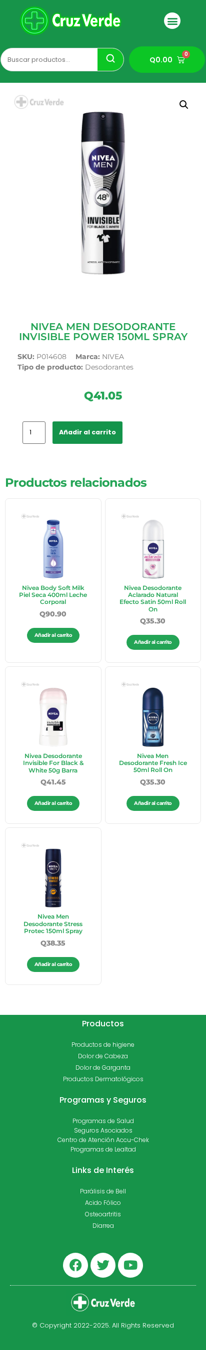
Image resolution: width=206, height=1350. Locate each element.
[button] (172, 20)
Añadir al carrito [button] (53, 635)
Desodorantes (109, 367)
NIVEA (113, 356)
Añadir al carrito (87, 432)
